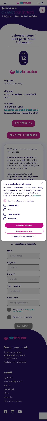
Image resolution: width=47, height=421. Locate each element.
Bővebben (37, 196)
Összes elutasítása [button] (24, 231)
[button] (23, 236)
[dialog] (23, 210)
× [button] (42, 183)
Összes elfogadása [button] (24, 225)
